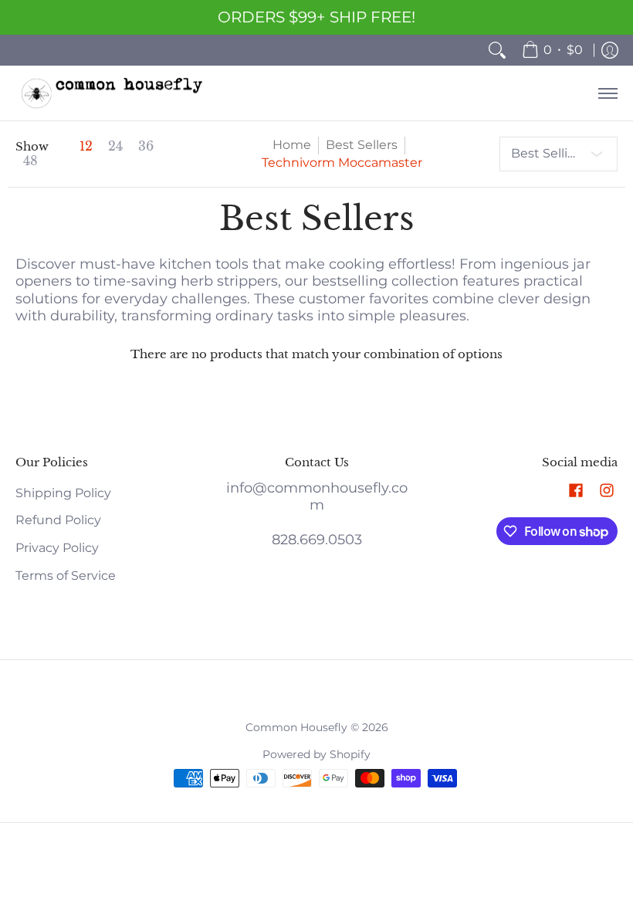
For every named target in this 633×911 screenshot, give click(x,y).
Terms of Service (65, 575)
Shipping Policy (63, 493)
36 (146, 147)
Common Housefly (296, 727)
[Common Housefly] (111, 93)
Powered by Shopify (316, 754)
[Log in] (609, 50)
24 (115, 147)
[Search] (497, 50)
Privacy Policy (57, 547)
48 (30, 161)
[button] (576, 491)
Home (291, 144)
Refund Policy (58, 520)
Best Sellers (362, 144)
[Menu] (607, 93)
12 (86, 147)
